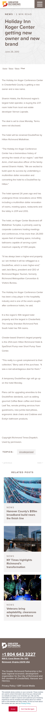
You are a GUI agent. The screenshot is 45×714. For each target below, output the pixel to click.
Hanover (34, 678)
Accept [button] (13, 709)
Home (4, 68)
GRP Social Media (26, 685)
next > (40, 462)
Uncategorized (26, 452)
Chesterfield (23, 678)
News (11, 68)
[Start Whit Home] (22, 646)
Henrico (6, 680)
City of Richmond (30, 676)
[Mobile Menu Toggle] (39, 4)
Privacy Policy (25, 703)
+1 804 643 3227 (18, 654)
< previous (7, 462)
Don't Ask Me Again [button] (27, 709)
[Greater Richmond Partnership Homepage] (11, 4)
